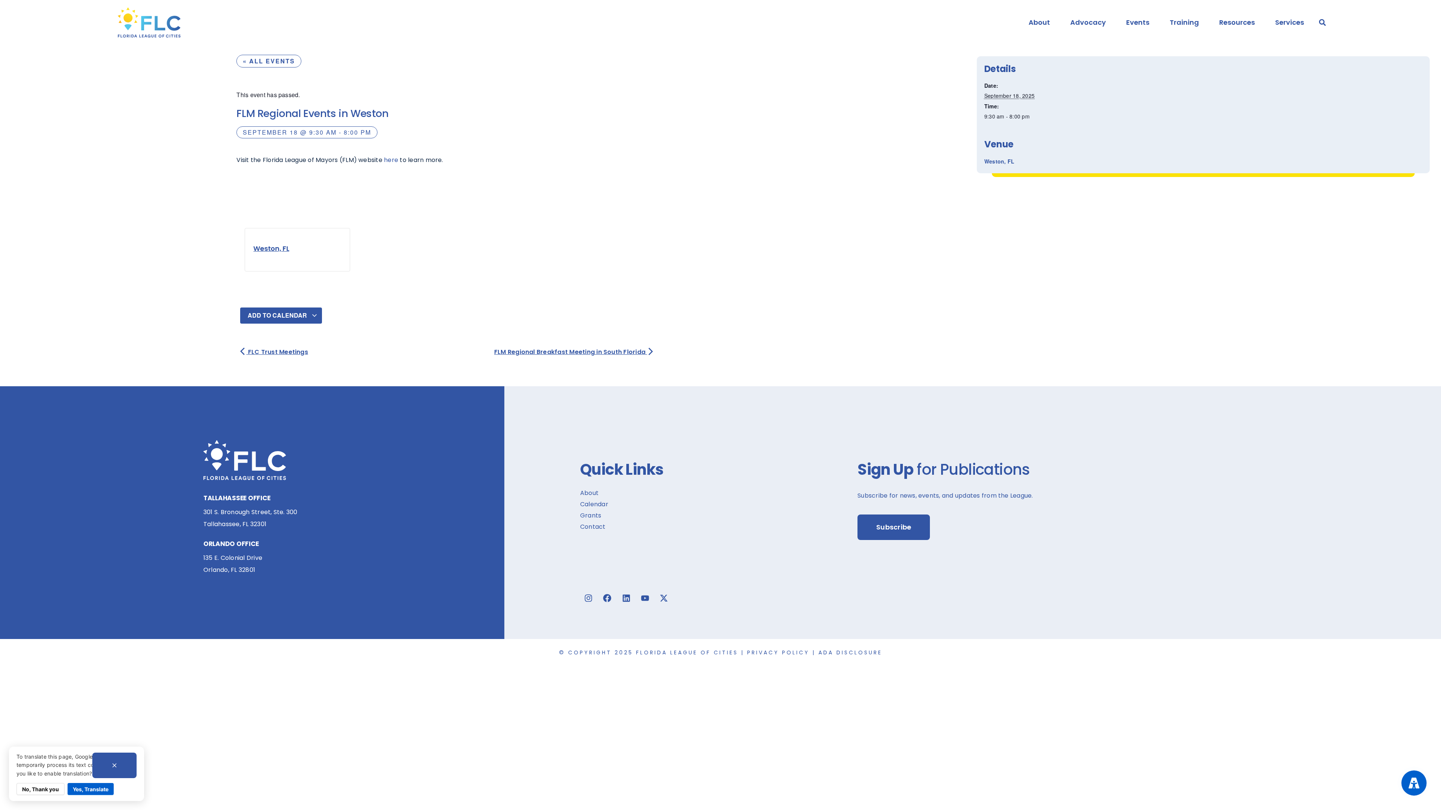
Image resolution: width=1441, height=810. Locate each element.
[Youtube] (645, 598)
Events (1137, 22)
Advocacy (1088, 22)
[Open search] (1322, 22)
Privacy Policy (778, 652)
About (1039, 22)
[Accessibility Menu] (1414, 783)
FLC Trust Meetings (277, 352)
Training (1184, 22)
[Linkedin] (626, 598)
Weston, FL (271, 248)
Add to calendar (278, 315)
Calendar (594, 504)
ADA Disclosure (850, 652)
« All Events (269, 61)
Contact (593, 526)
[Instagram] (588, 598)
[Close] (114, 765)
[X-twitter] (664, 598)
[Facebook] (607, 598)
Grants (590, 515)
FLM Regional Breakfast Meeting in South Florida (570, 352)
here (391, 160)
